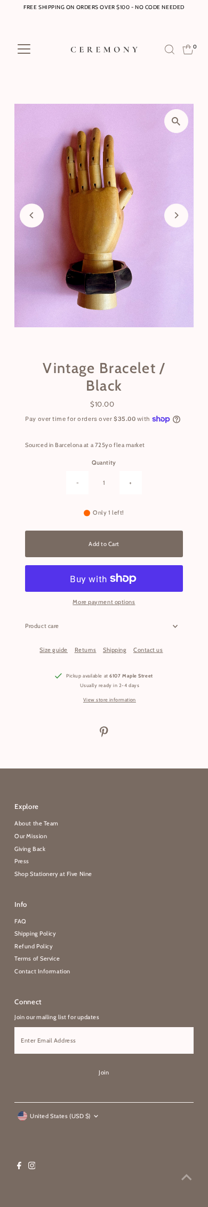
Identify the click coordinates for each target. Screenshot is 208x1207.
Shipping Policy (35, 933)
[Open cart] (188, 49)
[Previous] (32, 215)
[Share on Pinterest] (104, 735)
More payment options (104, 602)
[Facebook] (19, 1167)
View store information (109, 699)
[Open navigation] (24, 49)
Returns (86, 650)
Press (21, 861)
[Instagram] (32, 1167)
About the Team (36, 823)
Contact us (148, 650)
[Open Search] (169, 49)
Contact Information (42, 971)
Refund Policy (33, 946)
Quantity (104, 462)
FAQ (20, 921)
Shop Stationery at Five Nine (53, 874)
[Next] (176, 215)
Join (104, 1072)
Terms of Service (37, 958)
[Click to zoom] (176, 121)
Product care (42, 626)
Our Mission (30, 836)
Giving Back (29, 849)
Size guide (53, 650)
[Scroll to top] (186, 1177)
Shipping (114, 650)
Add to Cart (104, 544)
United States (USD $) (60, 1116)
